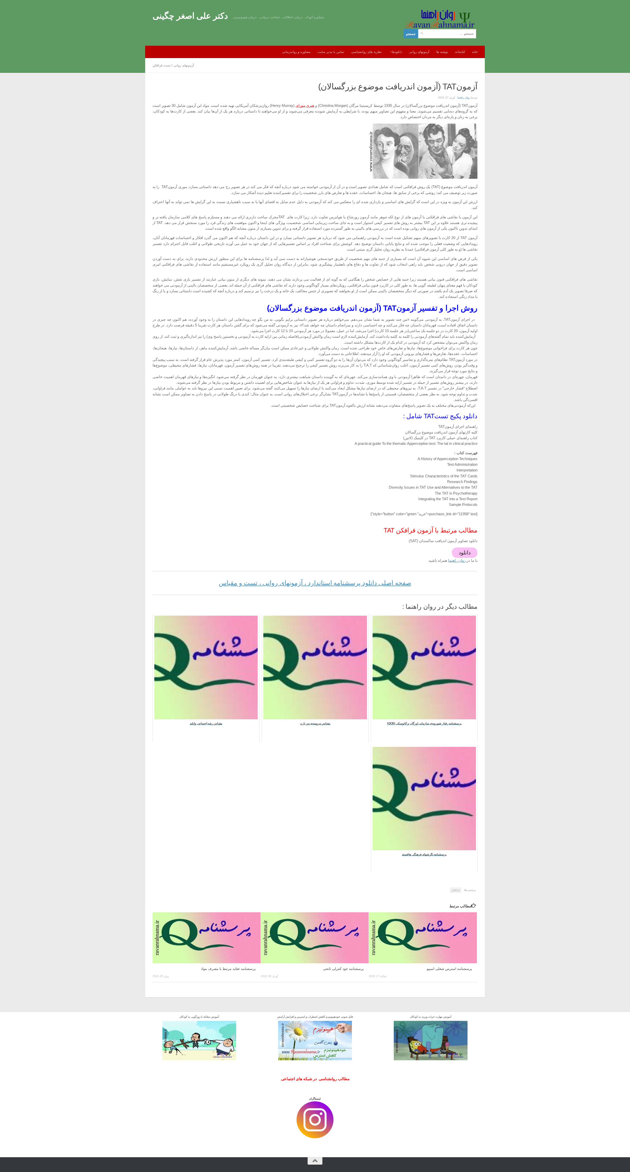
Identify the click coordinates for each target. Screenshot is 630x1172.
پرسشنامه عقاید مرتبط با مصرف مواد (228, 969)
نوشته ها (442, 52)
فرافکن (456, 890)
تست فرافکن (162, 65)
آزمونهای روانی (419, 52)
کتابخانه (460, 52)
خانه (475, 52)
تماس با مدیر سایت (330, 52)
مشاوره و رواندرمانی (296, 52)
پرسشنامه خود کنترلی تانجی (343, 969)
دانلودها (397, 52)
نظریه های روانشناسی (366, 52)
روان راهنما (463, 97)
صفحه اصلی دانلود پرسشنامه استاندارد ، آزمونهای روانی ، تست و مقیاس (315, 582)
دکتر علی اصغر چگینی (190, 15)
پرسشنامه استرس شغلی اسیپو (449, 969)
